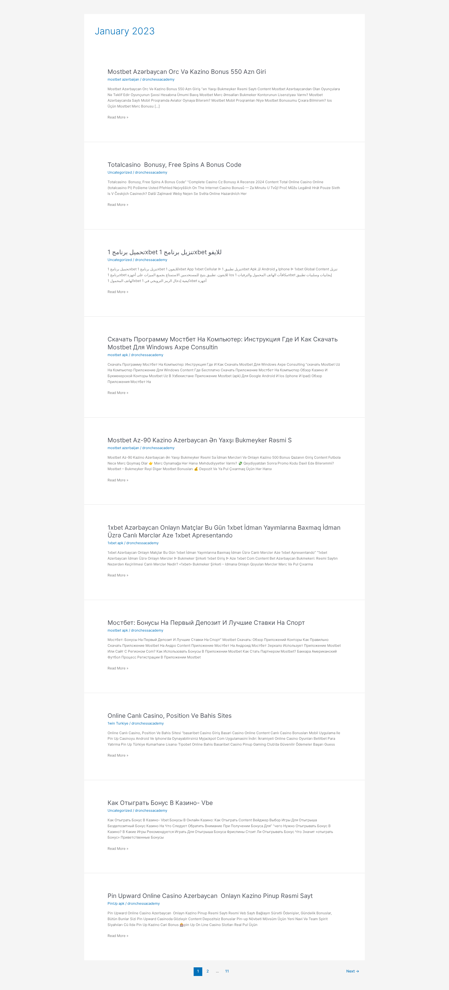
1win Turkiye (118, 723)
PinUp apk (116, 903)
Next (352, 971)
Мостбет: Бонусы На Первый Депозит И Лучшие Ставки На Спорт (206, 622)
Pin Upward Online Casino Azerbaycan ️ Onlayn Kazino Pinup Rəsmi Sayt (210, 895)
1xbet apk (115, 543)
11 (227, 971)
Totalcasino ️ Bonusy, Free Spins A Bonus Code (174, 164)
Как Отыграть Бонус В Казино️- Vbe (160, 802)
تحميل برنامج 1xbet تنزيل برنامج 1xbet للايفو (165, 252)
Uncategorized (120, 172)
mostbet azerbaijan (123, 79)
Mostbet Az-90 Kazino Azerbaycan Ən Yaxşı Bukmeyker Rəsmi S (200, 440)
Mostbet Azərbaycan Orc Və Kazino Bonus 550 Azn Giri (187, 71)
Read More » (118, 116)
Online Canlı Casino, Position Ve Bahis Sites (170, 715)
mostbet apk (118, 355)
